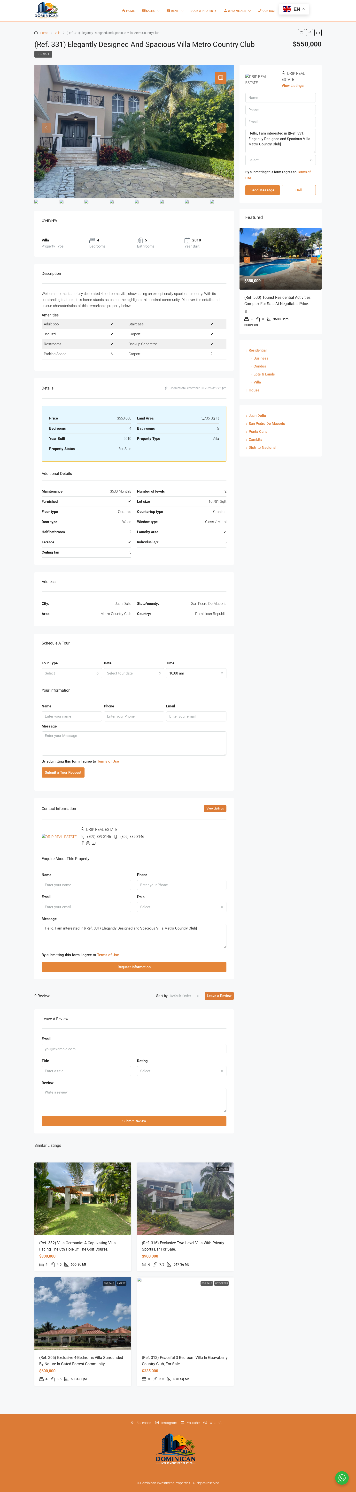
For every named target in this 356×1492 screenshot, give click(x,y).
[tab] (220, 78)
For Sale (43, 54)
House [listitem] (254, 396)
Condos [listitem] (260, 372)
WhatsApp (217, 1423)
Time (170, 663)
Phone (109, 706)
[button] (301, 32)
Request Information (134, 967)
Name (46, 706)
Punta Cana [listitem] (258, 438)
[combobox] (72, 673)
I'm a (141, 897)
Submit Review (134, 1121)
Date (107, 663)
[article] (281, 284)
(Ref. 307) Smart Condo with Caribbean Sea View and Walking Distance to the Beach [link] (278, 303)
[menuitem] (314, 11)
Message (49, 726)
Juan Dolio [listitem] (257, 422)
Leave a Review (219, 996)
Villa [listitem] (257, 388)
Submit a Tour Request (63, 772)
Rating (142, 1061)
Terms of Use (108, 761)
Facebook (143, 1423)
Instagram (169, 1423)
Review (48, 1083)
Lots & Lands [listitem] (264, 380)
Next (314, 262)
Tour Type (50, 663)
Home (44, 33)
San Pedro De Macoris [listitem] (267, 430)
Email (170, 706)
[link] (82, 1198)
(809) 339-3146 (99, 836)
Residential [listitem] (258, 356)
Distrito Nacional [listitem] (262, 454)
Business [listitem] (261, 364)
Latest (121, 1283)
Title (45, 1061)
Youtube (193, 1423)
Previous (247, 262)
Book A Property (204, 11)
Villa (58, 33)
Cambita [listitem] (255, 446)
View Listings (215, 808)
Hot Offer (221, 1283)
